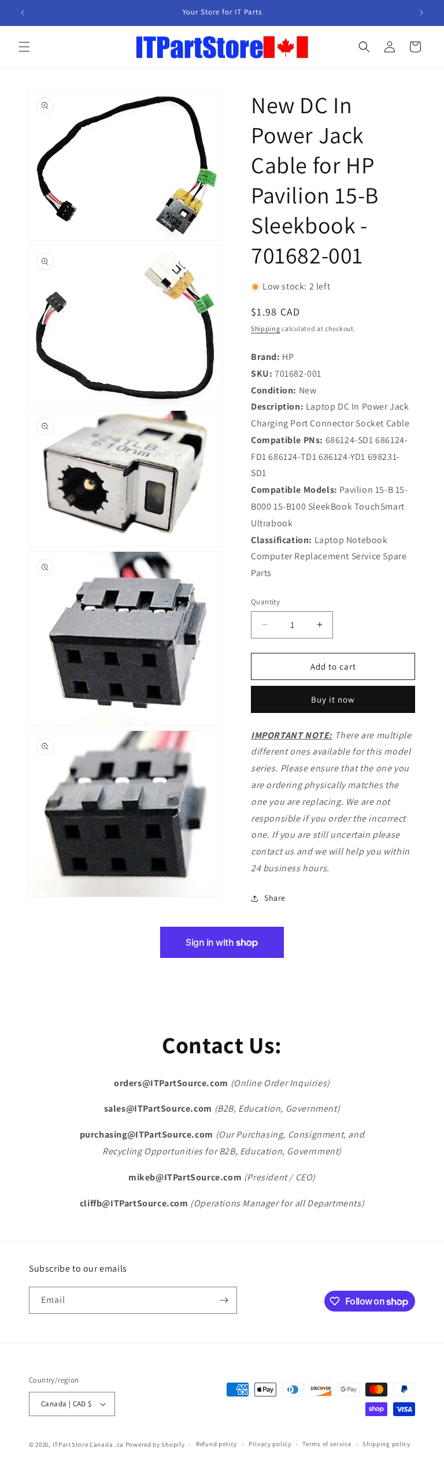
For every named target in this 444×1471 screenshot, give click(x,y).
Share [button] (275, 898)
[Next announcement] (421, 12)
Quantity (265, 602)
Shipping (265, 328)
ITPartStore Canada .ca (88, 1444)
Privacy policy (270, 1444)
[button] (24, 47)
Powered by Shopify (155, 1444)
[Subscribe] (223, 1300)
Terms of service (326, 1444)
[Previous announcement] (22, 12)
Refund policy (216, 1444)
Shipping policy (386, 1444)
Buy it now (333, 699)
